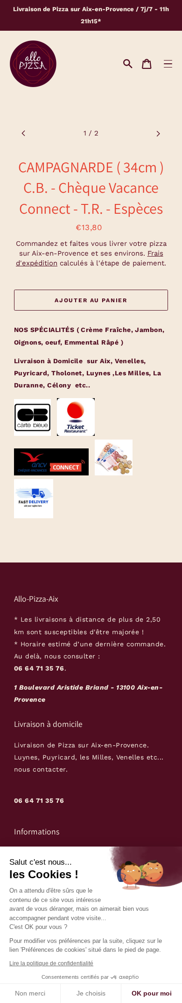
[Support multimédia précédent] (23, 133)
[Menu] (167, 63)
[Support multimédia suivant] (158, 133)
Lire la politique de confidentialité (51, 963)
